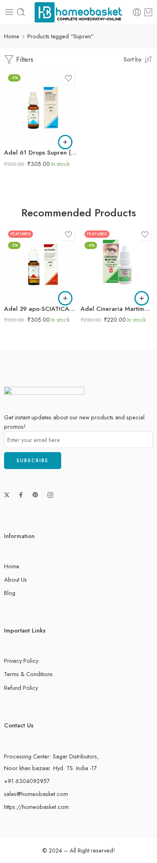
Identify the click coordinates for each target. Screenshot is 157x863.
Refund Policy (21, 687)
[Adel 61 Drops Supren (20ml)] (40, 106)
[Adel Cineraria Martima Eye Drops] (117, 262)
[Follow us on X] (7, 495)
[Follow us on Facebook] (21, 495)
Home (11, 36)
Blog (9, 593)
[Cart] (148, 12)
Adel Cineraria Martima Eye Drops (117, 308)
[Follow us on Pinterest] (35, 495)
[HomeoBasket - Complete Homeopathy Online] (78, 12)
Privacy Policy (21, 660)
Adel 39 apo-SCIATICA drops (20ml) (40, 308)
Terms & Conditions (28, 674)
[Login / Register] (137, 12)
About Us (15, 579)
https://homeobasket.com (36, 806)
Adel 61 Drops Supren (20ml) (40, 152)
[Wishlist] (68, 78)
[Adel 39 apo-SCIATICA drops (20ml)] (40, 262)
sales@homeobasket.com (36, 794)
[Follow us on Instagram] (50, 495)
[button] (65, 142)
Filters (23, 59)
